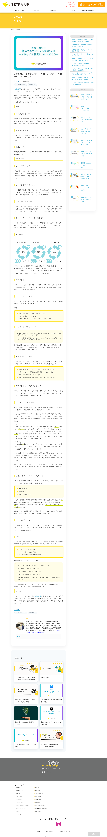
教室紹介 (37, 787)
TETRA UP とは (19, 790)
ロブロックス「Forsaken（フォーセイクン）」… (86, 188)
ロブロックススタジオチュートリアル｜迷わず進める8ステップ (82, 64)
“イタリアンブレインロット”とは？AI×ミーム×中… (86, 131)
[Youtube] (17, 636)
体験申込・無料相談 (91, 4)
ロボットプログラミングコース (23, 805)
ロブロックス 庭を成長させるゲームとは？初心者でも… (86, 176)
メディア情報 (19, 796)
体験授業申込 (38, 802)
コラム (17, 81)
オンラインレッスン (20, 808)
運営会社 (38, 831)
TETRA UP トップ (20, 787)
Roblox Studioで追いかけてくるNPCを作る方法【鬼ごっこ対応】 (82, 50)
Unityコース (18, 814)
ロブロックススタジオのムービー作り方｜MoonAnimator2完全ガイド (82, 59)
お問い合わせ (38, 811)
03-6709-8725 (50, 766)
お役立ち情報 (38, 796)
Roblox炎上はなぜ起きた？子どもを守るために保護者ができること (82, 73)
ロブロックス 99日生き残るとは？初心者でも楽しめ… (86, 97)
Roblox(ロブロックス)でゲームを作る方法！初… (86, 154)
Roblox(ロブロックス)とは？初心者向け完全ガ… (86, 199)
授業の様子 (37, 790)
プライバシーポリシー (40, 805)
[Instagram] (20, 636)
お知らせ (18, 29)
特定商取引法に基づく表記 (41, 808)
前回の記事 (17, 89)
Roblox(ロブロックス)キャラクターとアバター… (86, 119)
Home (12, 29)
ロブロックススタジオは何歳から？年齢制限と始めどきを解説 (82, 69)
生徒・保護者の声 (39, 793)
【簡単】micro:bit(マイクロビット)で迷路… (86, 165)
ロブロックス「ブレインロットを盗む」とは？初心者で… (86, 108)
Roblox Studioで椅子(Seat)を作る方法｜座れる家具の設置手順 (83, 45)
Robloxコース (19, 811)
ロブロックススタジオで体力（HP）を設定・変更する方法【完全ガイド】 (82, 40)
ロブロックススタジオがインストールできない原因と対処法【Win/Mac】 (82, 78)
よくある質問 (38, 799)
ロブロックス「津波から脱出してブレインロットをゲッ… (86, 142)
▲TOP (93, 834)
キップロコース (19, 799)
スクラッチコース (20, 802)
